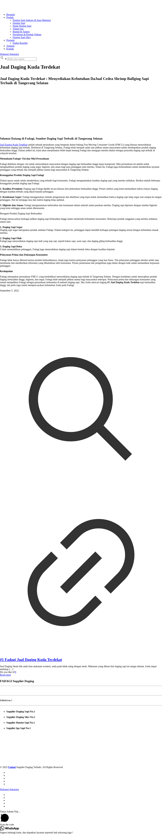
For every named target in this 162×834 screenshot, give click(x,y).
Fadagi (12, 767)
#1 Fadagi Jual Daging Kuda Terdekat (31, 660)
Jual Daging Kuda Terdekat (14, 144)
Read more (5, 675)
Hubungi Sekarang (9, 54)
